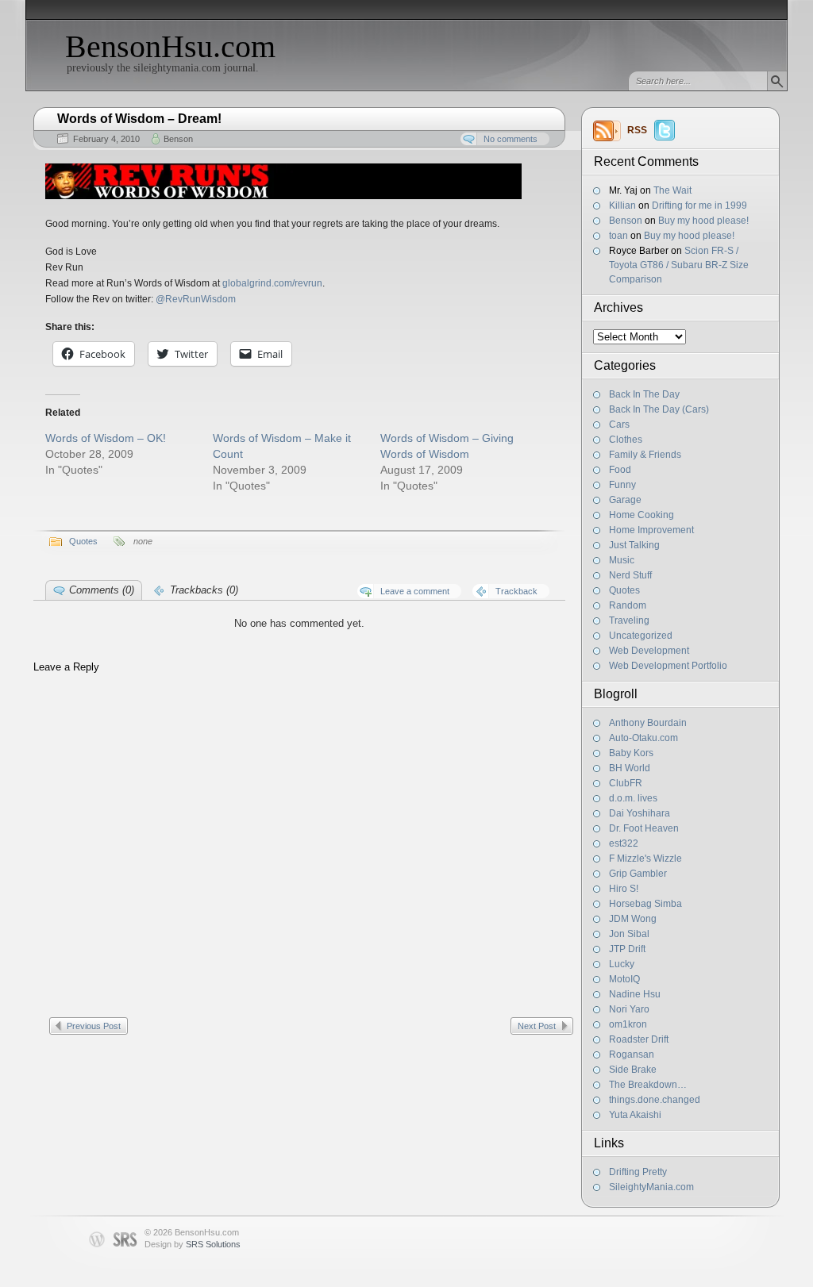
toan (618, 235)
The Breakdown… (648, 1084)
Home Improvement (651, 530)
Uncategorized (640, 635)
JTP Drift (627, 949)
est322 (623, 843)
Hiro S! (623, 888)
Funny (622, 484)
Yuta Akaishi (635, 1114)
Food (620, 469)
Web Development (649, 650)
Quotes (624, 590)
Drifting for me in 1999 (699, 205)
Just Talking (634, 545)
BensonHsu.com (170, 46)
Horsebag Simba (645, 903)
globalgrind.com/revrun (272, 283)
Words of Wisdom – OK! (105, 438)
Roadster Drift (639, 1039)
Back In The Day (644, 394)
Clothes (625, 439)
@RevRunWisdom (196, 299)
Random (627, 605)
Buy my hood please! (703, 220)
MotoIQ (624, 979)
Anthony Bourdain (648, 722)
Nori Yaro (629, 1009)
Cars (619, 424)
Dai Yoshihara (639, 813)
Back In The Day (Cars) (659, 409)
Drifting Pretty (638, 1172)
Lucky (621, 964)
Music (621, 560)
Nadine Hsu (635, 994)
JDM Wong (633, 918)
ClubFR (625, 783)
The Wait (672, 190)
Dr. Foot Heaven (644, 828)
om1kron (628, 1024)
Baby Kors (631, 753)
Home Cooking (641, 515)
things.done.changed (654, 1099)
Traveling (629, 620)
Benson (625, 220)
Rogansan (631, 1054)
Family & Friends (645, 454)
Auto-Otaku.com (643, 737)
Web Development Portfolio (668, 665)
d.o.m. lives (633, 798)
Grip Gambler (638, 873)
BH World (629, 768)
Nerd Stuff (630, 575)
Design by (192, 1244)
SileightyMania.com (651, 1187)
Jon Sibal (629, 933)
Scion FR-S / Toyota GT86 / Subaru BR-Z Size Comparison (679, 265)
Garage (625, 499)
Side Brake (633, 1069)
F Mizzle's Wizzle (645, 858)
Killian (622, 205)
